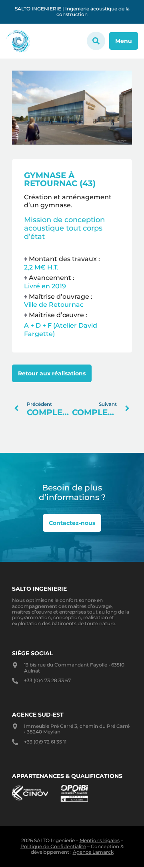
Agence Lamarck (93, 852)
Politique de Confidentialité (53, 846)
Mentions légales (100, 840)
